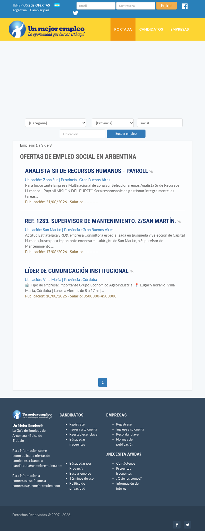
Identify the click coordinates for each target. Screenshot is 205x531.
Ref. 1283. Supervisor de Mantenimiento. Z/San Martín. (101, 221)
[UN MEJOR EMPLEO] (48, 24)
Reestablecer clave (83, 434)
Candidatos (151, 29)
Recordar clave (127, 434)
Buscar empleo (126, 134)
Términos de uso (82, 478)
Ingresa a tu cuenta (83, 429)
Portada (123, 29)
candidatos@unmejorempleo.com (37, 466)
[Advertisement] (102, 81)
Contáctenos (125, 463)
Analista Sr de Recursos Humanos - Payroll (87, 170)
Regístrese (124, 424)
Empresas (179, 29)
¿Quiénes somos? (129, 478)
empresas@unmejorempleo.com (36, 486)
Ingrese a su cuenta (130, 429)
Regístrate (77, 424)
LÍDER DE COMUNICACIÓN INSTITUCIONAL (77, 270)
